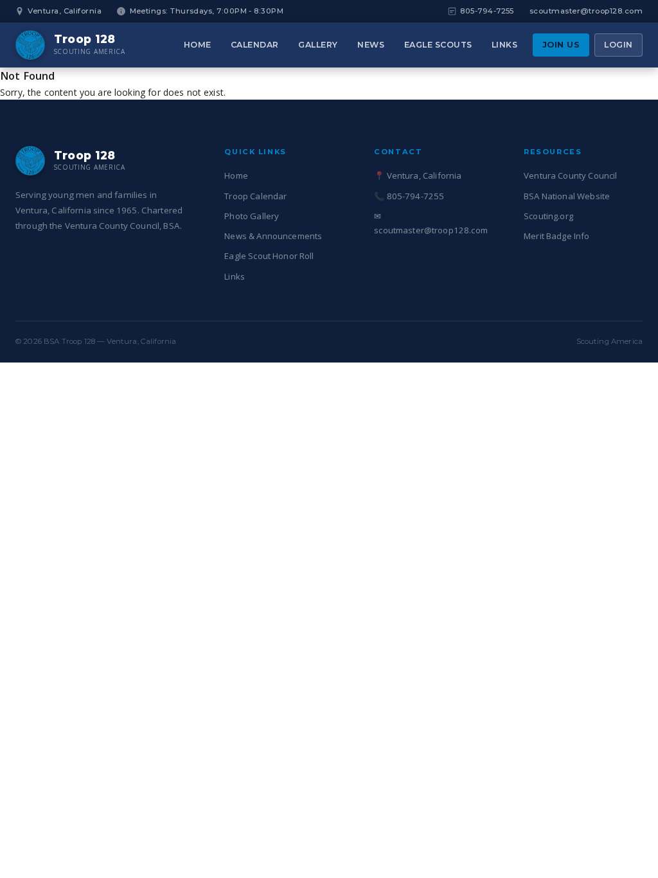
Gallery (318, 44)
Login (618, 44)
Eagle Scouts (438, 44)
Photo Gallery (251, 216)
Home (197, 44)
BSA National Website (567, 196)
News (370, 44)
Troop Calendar (255, 196)
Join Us (561, 44)
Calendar (255, 44)
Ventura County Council (570, 175)
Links (505, 44)
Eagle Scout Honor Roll (269, 256)
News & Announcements (273, 236)
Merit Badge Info (556, 236)
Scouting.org (548, 216)
